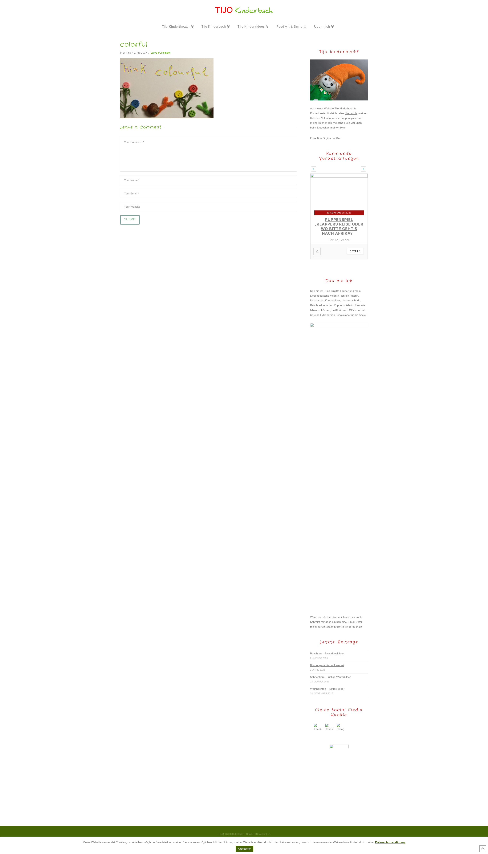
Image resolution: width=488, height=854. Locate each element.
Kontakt (222, 830)
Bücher (322, 122)
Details (355, 242)
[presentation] (313, 169)
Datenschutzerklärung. (390, 842)
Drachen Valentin (320, 118)
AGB (268, 830)
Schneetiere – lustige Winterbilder (330, 667)
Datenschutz (254, 830)
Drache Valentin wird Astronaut (338, 221)
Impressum (237, 830)
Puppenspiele (348, 118)
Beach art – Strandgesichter (327, 644)
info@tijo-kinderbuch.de (348, 617)
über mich (351, 113)
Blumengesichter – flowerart (327, 656)
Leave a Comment (160, 53)
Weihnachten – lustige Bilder (327, 679)
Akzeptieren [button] (244, 848)
